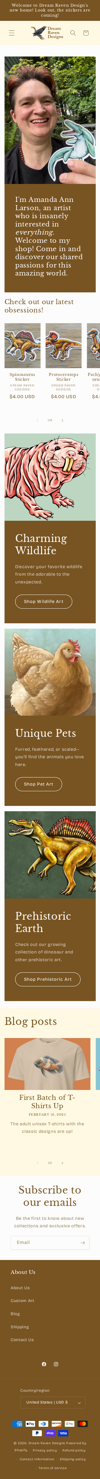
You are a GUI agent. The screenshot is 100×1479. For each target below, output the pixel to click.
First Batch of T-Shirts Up (47, 1102)
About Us (20, 1287)
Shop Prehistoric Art (48, 979)
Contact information (37, 1459)
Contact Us (22, 1339)
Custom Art (22, 1300)
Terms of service (53, 1468)
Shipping (20, 1327)
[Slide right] (62, 420)
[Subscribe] (82, 1243)
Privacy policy (45, 1450)
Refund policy (74, 1450)
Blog (15, 1313)
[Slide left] (37, 420)
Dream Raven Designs (47, 1443)
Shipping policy (73, 1459)
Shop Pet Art (38, 784)
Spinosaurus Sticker (22, 377)
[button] (11, 33)
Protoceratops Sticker (63, 377)
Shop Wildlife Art (43, 601)
